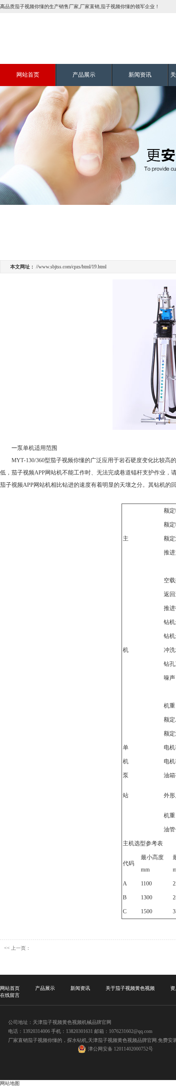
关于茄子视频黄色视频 (130, 988)
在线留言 (10, 995)
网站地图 (10, 1083)
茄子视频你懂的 (45, 1040)
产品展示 (83, 75)
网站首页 (27, 75)
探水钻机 (77, 1040)
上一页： (21, 948)
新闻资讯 (140, 75)
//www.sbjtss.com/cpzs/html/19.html (71, 267)
